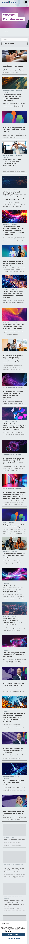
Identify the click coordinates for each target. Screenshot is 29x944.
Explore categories (9, 43)
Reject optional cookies (13, 938)
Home (4, 31)
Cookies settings (13, 942)
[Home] (9, 2)
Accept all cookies (13, 934)
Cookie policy (8, 930)
